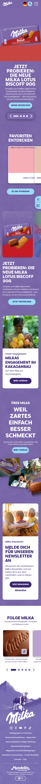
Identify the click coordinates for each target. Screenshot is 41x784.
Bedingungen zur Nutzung (20, 733)
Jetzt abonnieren (20, 584)
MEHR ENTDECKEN (20, 105)
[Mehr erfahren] (20, 332)
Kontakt (17, 759)
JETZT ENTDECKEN (21, 302)
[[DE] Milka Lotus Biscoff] (17, 234)
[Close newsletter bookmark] (38, 199)
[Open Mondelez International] (20, 768)
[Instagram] (11, 728)
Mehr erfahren (20, 381)
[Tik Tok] (30, 728)
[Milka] (7, 3)
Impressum (31, 737)
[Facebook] (16, 728)
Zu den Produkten (21, 191)
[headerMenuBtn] (36, 4)
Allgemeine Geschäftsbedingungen (20, 751)
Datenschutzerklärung (14, 737)
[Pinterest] (25, 728)
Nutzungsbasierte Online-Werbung (20, 742)
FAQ (25, 759)
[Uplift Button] (20, 707)
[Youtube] (20, 728)
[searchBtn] (30, 4)
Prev (7, 669)
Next (34, 669)
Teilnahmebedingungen (20, 746)
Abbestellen (20, 590)
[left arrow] (11, 116)
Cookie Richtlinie (31, 755)
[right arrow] (31, 116)
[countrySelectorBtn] (25, 4)
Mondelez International (12, 755)
